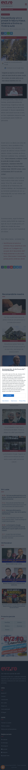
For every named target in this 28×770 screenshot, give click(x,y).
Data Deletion (5, 400)
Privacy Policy (22, 400)
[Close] (25, 369)
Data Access (14, 400)
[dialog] (14, 385)
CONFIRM (8, 395)
